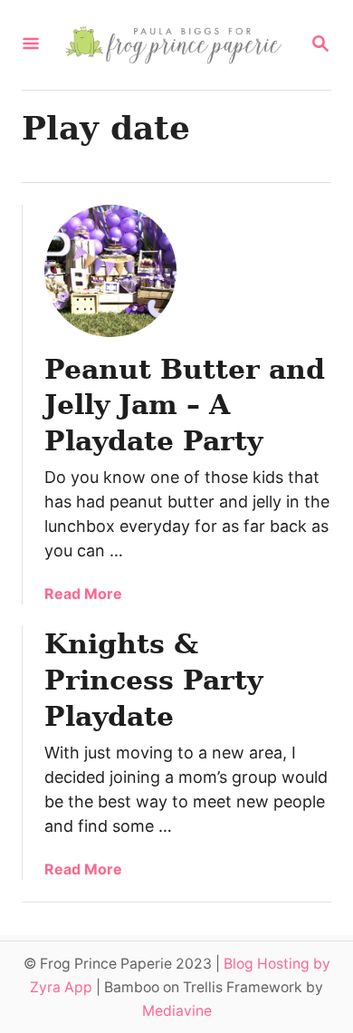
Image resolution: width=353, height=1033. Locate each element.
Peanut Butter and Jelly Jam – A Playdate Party (184, 405)
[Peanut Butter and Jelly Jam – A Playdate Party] (110, 271)
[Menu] (31, 45)
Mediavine (177, 1010)
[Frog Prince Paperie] (175, 45)
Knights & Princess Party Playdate (153, 680)
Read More (83, 593)
